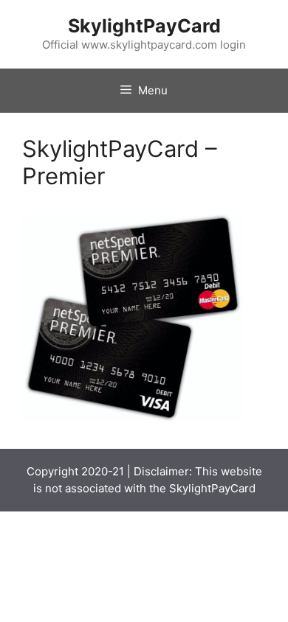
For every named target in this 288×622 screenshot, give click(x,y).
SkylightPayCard (144, 26)
